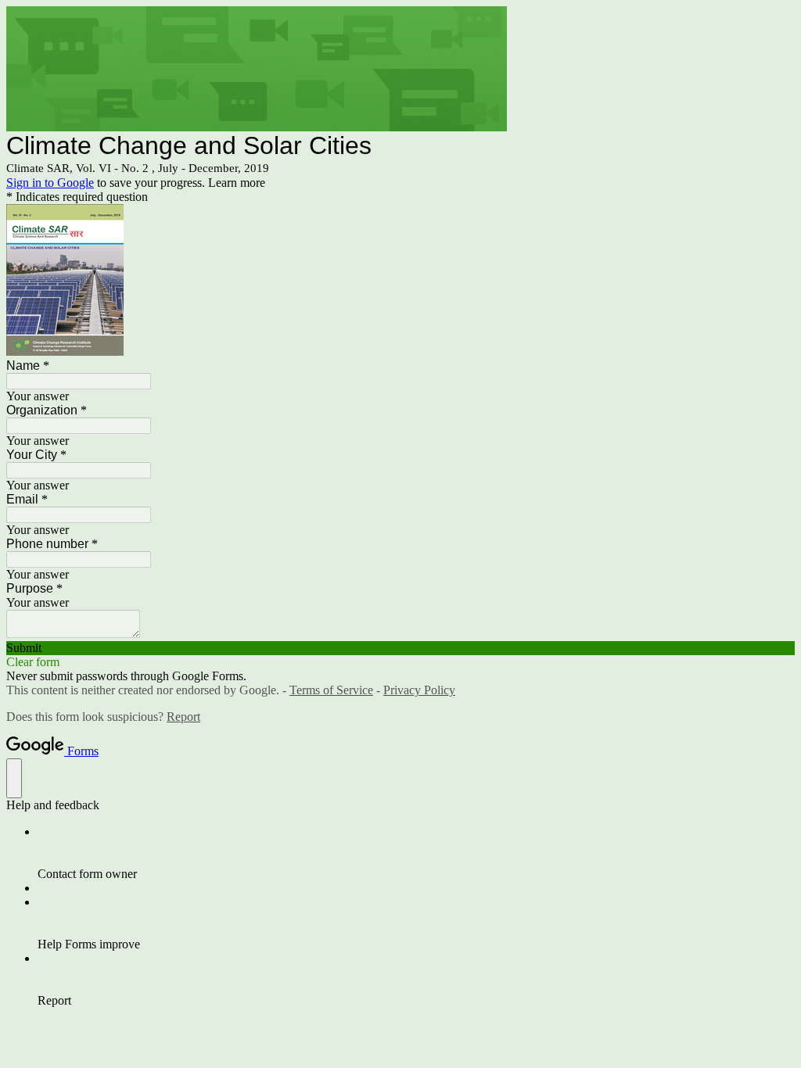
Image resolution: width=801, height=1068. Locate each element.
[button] (400, 648)
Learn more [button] (236, 182)
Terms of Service (331, 690)
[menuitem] (416, 853)
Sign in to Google (50, 182)
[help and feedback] (14, 778)
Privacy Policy (419, 690)
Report (183, 716)
